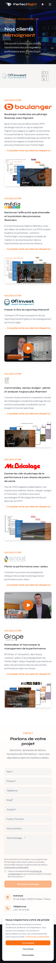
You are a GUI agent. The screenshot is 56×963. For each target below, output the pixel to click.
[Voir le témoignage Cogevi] (35, 76)
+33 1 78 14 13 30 (21, 909)
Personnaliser (28, 955)
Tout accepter (28, 943)
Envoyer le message (28, 884)
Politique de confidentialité (37, 936)
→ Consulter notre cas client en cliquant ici (27, 150)
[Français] (43, 4)
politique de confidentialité (16, 867)
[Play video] (28, 348)
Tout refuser (28, 949)
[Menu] (50, 4)
